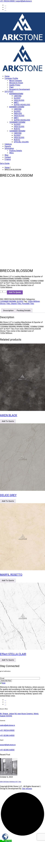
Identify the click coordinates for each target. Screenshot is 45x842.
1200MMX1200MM (17, 122)
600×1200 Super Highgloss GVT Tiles (10, 781)
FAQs (11, 153)
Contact (8, 157)
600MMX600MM (16, 94)
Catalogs (8, 144)
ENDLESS (18, 113)
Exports (8, 146)
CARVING (17, 96)
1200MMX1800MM (17, 131)
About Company (15, 81)
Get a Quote (4, 163)
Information (9, 148)
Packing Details (15, 151)
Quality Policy (14, 85)
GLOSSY (17, 98)
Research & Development (19, 89)
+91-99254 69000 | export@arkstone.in (16, 1)
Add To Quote (15, 292)
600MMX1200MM (16, 107)
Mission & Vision (16, 83)
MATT (16, 102)
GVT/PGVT (9, 91)
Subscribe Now (6, 681)
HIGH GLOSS (19, 100)
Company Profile (11, 78)
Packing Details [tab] (23, 310)
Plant (11, 87)
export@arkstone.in (8, 745)
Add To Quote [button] (8, 421)
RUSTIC (17, 129)
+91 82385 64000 (7, 750)
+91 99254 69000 (7, 730)
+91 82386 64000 (7, 735)
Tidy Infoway (27, 788)
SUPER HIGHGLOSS (22, 105)
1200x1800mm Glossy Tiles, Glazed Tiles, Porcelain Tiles (20, 302)
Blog (6, 155)
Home (7, 76)
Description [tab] (8, 310)
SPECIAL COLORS (21, 142)
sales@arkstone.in (7, 725)
